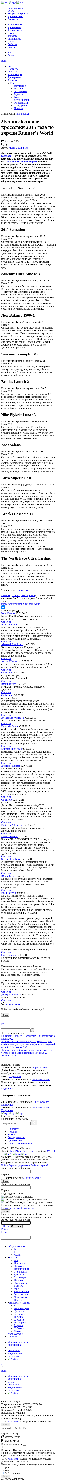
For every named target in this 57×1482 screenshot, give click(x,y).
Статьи (11, 10)
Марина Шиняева (18, 147)
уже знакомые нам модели (22, 161)
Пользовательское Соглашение (18, 1208)
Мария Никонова (41, 1079)
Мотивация (20, 85)
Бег (9, 52)
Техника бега (15, 30)
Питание (12, 33)
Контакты (13, 1134)
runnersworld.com (27, 590)
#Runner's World (31, 604)
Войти (4, 60)
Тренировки (14, 27)
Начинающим (15, 24)
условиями (13, 1421)
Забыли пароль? (39, 1165)
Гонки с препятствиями (20, 1143)
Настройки (13, 1356)
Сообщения (14, 1350)
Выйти (14, 1359)
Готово (6, 1211)
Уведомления (15, 1353)
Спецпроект (20, 105)
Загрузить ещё (12, 1004)
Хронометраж (15, 16)
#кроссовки (7, 604)
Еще (12, 83)
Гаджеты (12, 41)
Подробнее (15, 1076)
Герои (17, 97)
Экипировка (14, 38)
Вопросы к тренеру (18, 13)
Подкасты (13, 19)
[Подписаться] (34, 1122)
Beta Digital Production (22, 1151)
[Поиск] (32, 1030)
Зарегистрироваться (19, 1165)
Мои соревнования (18, 1342)
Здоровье (12, 36)
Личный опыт (21, 100)
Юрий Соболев (41, 1067)
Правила (12, 1131)
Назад (6, 1226)
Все (10, 66)
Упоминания (14, 1344)
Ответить (6, 621)
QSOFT (51, 1151)
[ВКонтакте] (3, 607)
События (12, 44)
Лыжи (11, 55)
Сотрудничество (16, 1137)
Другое (11, 47)
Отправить (16, 1226)
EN (3, 1024)
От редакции (21, 102)
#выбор (18, 604)
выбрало (6, 156)
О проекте (13, 1129)
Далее (6, 1424)
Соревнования (15, 8)
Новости (18, 108)
